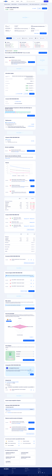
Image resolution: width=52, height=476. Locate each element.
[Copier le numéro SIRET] (11, 28)
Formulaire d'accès (7, 158)
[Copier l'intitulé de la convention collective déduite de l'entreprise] (33, 79)
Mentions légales (36, 33)
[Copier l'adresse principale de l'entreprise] (46, 26)
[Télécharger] (33, 260)
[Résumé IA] (29, 260)
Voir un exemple (23, 181)
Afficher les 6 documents (30, 229)
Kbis (14, 38)
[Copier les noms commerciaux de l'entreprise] (33, 83)
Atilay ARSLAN (33, 28)
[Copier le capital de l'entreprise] (33, 81)
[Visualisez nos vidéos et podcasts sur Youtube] (42, 473)
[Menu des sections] (5, 38)
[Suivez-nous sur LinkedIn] (39, 473)
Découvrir (32, 374)
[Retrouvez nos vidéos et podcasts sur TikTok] (44, 473)
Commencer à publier (32, 276)
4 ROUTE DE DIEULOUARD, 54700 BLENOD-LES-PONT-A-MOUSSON (39, 26)
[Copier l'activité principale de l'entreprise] (33, 76)
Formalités (17, 1)
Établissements (25, 38)
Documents (42, 38)
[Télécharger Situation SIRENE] (33, 88)
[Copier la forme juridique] (25, 30)
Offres (21, 1)
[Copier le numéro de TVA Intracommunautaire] (10, 30)
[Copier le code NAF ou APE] (29, 28)
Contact (19, 38)
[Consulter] (31, 260)
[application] (20, 169)
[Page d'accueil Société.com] (6, 1)
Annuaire (13, 472)
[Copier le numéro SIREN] (9, 26)
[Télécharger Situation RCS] (33, 85)
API (12, 473)
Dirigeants (31, 38)
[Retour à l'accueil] (6, 469)
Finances (37, 38)
